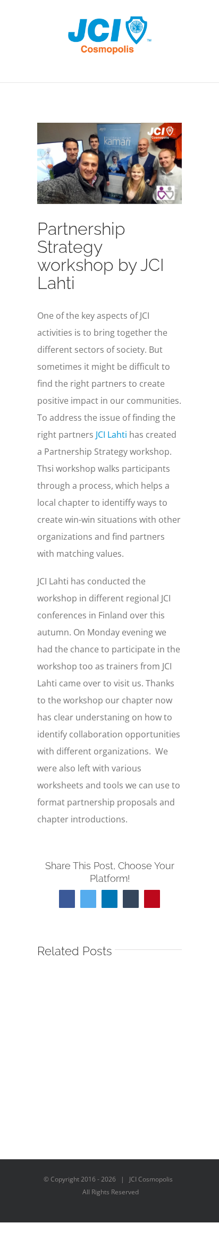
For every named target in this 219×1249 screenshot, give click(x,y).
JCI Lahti (111, 434)
